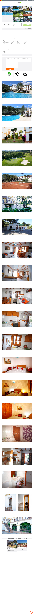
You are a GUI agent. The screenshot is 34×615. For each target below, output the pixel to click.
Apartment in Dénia (11, 550)
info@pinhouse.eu (25, 0)
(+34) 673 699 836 (31, 0)
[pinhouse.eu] (17, 2)
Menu (1, 2)
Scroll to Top (31, 612)
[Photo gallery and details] (12, 540)
